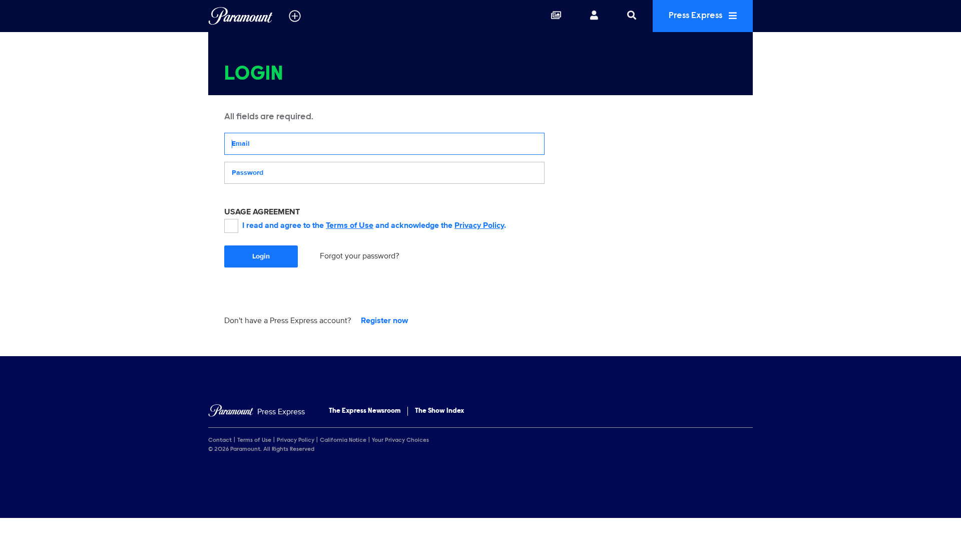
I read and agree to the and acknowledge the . (374, 225)
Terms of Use (349, 225)
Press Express (696, 16)
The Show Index (439, 411)
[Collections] (556, 16)
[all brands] (295, 16)
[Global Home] (240, 16)
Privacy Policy (479, 225)
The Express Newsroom (364, 411)
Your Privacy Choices (400, 440)
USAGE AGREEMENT (262, 212)
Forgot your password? (359, 256)
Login (261, 256)
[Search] (632, 16)
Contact (220, 440)
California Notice (343, 440)
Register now (384, 321)
